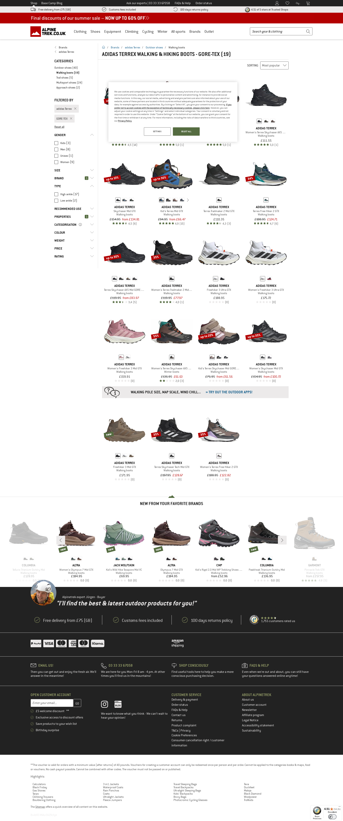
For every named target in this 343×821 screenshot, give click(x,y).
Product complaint (184, 725)
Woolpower (250, 797)
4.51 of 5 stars (269, 9)
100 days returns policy (194, 9)
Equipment (112, 31)
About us (248, 700)
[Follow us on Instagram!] (107, 705)
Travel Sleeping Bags (185, 784)
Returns (177, 720)
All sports (178, 31)
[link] (74, 47)
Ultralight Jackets (113, 797)
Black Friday (40, 787)
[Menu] (339, 807)
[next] (188, 200)
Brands (194, 31)
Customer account (254, 705)
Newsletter (249, 710)
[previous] (155, 200)
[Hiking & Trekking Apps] (195, 392)
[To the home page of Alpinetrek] (50, 31)
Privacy (185, 731)
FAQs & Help (180, 710)
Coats (106, 793)
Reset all (59, 127)
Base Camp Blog (51, 3)
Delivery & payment (185, 700)
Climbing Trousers (43, 797)
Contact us (179, 715)
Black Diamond (252, 793)
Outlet (209, 31)
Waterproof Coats (113, 787)
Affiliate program (253, 715)
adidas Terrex (132, 47)
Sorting (252, 65)
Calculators (39, 784)
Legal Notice (250, 720)
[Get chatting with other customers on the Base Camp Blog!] (121, 705)
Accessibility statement (258, 725)
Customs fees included (122, 9)
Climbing (131, 31)
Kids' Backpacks (183, 793)
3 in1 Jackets (111, 784)
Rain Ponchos (111, 790)
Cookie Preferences (184, 735)
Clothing (80, 31)
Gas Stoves (39, 790)
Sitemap (40, 807)
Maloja (247, 790)
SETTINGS (157, 131)
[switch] (332, 816)
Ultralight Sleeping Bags (187, 790)
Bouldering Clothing (44, 800)
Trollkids (248, 800)
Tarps (36, 793)
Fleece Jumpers (112, 800)
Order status (180, 705)
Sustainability (251, 731)
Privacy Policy (125, 120)
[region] (172, 112)
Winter (162, 31)
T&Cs (175, 731)
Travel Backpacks (183, 787)
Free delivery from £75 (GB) (54, 9)
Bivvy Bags (179, 797)
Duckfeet (249, 787)
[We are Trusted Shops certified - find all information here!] (254, 620)
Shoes (95, 31)
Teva (246, 784)
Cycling (148, 31)
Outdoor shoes (154, 47)
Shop (34, 3)
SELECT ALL (186, 131)
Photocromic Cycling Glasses (190, 800)
